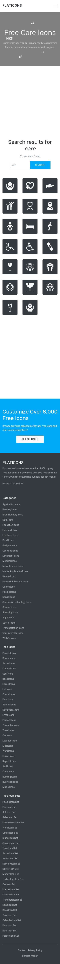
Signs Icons (8, 617)
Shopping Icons (10, 612)
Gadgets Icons (9, 545)
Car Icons (7, 735)
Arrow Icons (8, 663)
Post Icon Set (9, 807)
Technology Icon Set (13, 879)
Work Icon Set (9, 827)
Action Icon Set (10, 858)
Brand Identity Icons (12, 514)
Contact (22, 950)
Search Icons (9, 704)
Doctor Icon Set (10, 869)
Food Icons (8, 540)
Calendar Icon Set (11, 920)
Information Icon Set (13, 822)
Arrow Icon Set (10, 853)
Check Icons (8, 694)
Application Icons (11, 504)
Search (40, 165)
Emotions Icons (10, 535)
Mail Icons (7, 745)
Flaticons (12, 5)
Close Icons (8, 771)
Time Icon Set (9, 848)
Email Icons (8, 715)
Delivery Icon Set (11, 863)
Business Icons (10, 781)
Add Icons (7, 766)
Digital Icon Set (10, 838)
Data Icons (8, 519)
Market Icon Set (10, 889)
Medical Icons (9, 561)
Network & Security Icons (15, 581)
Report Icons (9, 761)
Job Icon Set (9, 812)
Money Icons (9, 668)
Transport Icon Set (12, 899)
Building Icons (9, 776)
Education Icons (10, 525)
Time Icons (8, 730)
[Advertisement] (30, 102)
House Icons (8, 756)
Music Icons (8, 787)
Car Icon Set (8, 884)
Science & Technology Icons (17, 602)
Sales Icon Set (9, 817)
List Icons (7, 689)
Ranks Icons (8, 597)
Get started (30, 439)
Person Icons (9, 720)
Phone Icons (8, 658)
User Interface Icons (13, 633)
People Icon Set (10, 802)
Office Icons (8, 586)
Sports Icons (9, 622)
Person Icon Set (10, 935)
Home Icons (8, 684)
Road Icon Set (9, 905)
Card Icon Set (9, 915)
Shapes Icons (9, 607)
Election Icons (9, 530)
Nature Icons (9, 576)
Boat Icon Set (9, 930)
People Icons (9, 592)
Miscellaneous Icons (13, 566)
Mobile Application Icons (15, 571)
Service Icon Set (10, 843)
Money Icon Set (10, 874)
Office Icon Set (10, 832)
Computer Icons (10, 725)
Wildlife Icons (9, 638)
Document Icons (11, 709)
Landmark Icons (10, 555)
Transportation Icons (13, 628)
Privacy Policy (35, 950)
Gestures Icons (10, 550)
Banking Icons (9, 509)
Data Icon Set (9, 925)
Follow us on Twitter (13, 483)
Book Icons (8, 679)
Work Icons (8, 751)
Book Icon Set (9, 910)
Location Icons (10, 740)
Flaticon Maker (30, 956)
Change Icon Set (11, 894)
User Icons (7, 673)
